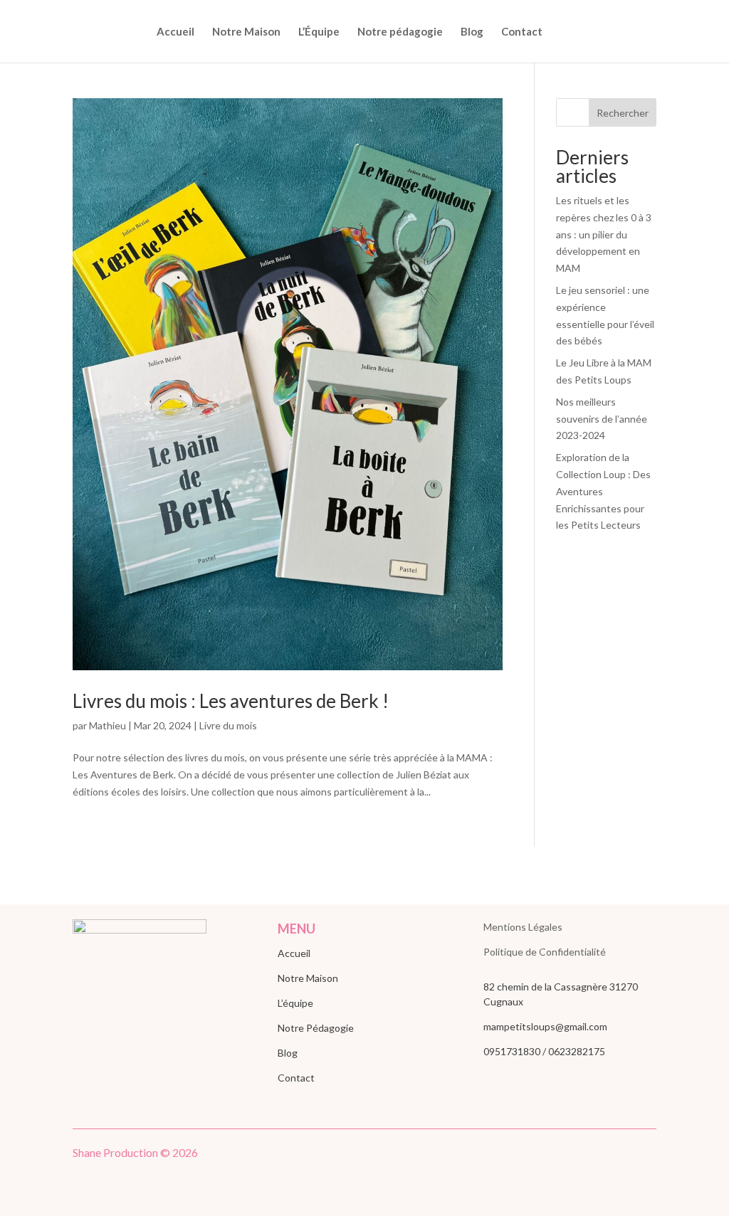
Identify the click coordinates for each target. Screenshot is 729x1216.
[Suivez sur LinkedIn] (616, 1155)
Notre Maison (246, 32)
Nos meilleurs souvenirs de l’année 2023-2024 (601, 419)
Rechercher (623, 113)
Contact (521, 32)
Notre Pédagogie (316, 1028)
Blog (472, 32)
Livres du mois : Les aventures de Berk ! (231, 700)
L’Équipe (319, 32)
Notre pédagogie (400, 32)
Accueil (175, 32)
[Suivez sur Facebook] (588, 1155)
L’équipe (295, 1003)
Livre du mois (228, 725)
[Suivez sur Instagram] (645, 1155)
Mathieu (107, 725)
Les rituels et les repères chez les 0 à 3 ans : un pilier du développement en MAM (603, 234)
